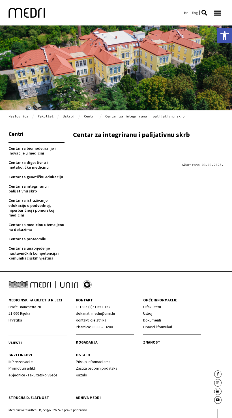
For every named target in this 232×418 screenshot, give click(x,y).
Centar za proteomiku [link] (28, 238)
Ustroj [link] (69, 116)
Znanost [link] (151, 342)
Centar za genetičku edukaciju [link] (35, 176)
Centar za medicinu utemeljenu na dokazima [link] (36, 227)
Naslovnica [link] (18, 116)
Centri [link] (90, 116)
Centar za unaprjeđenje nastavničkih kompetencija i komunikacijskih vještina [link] (33, 253)
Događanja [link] (87, 342)
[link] (224, 35)
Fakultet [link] (45, 116)
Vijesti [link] (15, 342)
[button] (204, 13)
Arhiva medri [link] (88, 397)
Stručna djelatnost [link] (28, 397)
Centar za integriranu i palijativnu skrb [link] (28, 189)
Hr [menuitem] (186, 12)
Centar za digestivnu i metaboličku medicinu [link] (28, 165)
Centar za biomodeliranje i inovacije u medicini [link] (32, 151)
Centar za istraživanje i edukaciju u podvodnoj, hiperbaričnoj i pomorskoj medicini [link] (31, 208)
